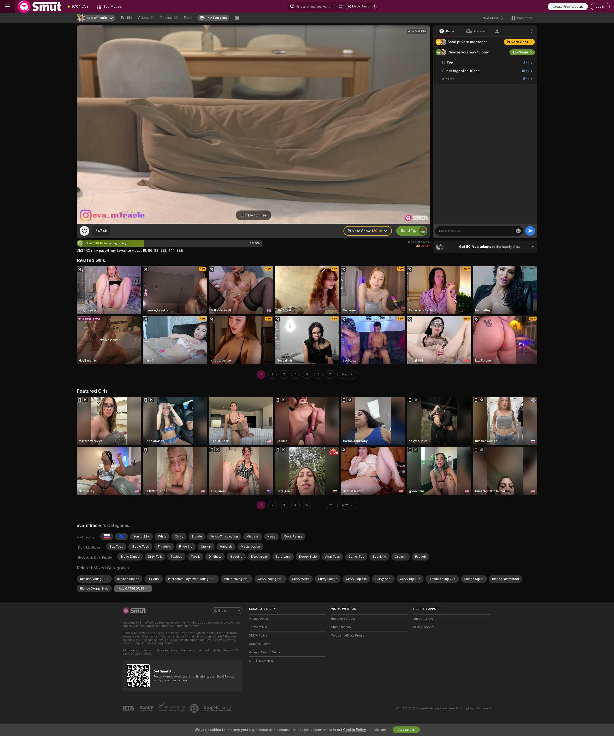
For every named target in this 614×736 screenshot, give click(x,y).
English (223, 610)
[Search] (341, 6)
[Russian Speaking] (106, 536)
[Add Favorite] (84, 231)
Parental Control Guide (264, 652)
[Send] (530, 231)
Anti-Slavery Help (261, 660)
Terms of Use (258, 627)
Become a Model (343, 618)
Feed (188, 18)
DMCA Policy (258, 635)
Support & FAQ (423, 618)
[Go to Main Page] (39, 6)
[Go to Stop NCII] (218, 708)
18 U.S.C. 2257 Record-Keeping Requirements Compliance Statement (443, 708)
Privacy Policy (259, 618)
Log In (600, 6)
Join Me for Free (254, 215)
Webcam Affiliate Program (349, 635)
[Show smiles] (518, 231)
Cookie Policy (354, 730)
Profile (126, 18)
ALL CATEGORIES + (133, 588)
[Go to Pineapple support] (195, 708)
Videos (145, 18)
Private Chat (517, 42)
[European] (121, 536)
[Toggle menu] (7, 6)
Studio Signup (341, 627)
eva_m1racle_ (90, 525)
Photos (169, 18)
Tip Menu (520, 52)
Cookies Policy (259, 644)
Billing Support (423, 627)
